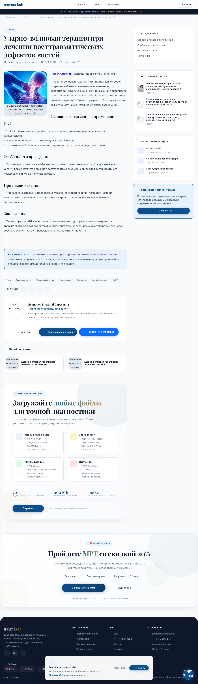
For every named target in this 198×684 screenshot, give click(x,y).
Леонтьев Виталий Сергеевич (48, 304)
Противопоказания (148, 50)
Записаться (165, 210)
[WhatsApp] (39, 289)
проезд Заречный (161, 644)
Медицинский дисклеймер (181, 677)
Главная (81, 4)
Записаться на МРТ (83, 587)
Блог (97, 4)
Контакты (113, 4)
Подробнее (124, 587)
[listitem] (7, 653)
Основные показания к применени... (156, 40)
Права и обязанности (87, 633)
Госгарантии (83, 638)
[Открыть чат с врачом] (188, 674)
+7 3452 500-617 (161, 638)
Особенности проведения (151, 45)
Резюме (118, 649)
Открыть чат (25, 332)
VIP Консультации (123, 638)
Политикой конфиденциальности (67, 675)
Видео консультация (101, 331)
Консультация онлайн (60, 332)
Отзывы (118, 644)
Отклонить (119, 668)
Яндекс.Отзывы (160, 649)
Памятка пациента (86, 644)
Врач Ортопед (62, 73)
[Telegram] (23, 289)
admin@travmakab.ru (163, 633)
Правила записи (84, 649)
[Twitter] (47, 289)
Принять (140, 668)
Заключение (144, 56)
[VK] (31, 289)
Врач (116, 633)
